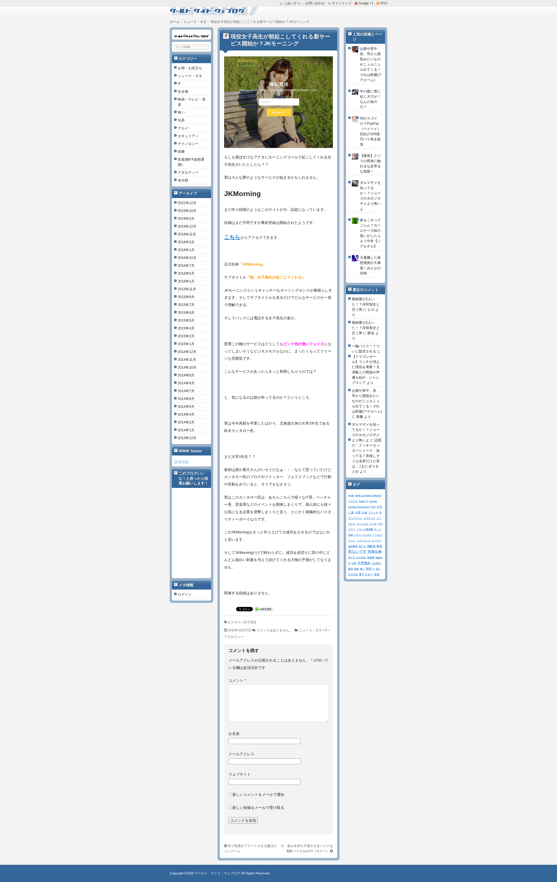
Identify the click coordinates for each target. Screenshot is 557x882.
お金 (364, 512)
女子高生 (250, 622)
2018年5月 (186, 242)
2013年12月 (187, 438)
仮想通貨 (353, 546)
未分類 (183, 180)
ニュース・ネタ (310, 630)
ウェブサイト (239, 774)
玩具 (181, 120)
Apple (351, 495)
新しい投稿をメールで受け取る (258, 807)
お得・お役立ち (190, 68)
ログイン (185, 594)
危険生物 (375, 551)
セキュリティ (188, 136)
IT (326, 630)
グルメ (183, 128)
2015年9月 (186, 297)
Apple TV (363, 501)
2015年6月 (186, 312)
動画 (379, 546)
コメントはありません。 (274, 630)
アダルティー (234, 636)
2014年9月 (186, 375)
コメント (237, 680)
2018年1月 (186, 250)
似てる (362, 546)
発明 (368, 568)
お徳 (358, 512)
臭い (378, 569)
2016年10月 (187, 258)
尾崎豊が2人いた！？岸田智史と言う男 (366, 304)
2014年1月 (186, 430)
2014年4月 (186, 414)
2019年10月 (187, 211)
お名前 (234, 733)
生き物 (183, 91)
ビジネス (234, 622)
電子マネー (366, 574)
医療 (181, 151)
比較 (354, 563)
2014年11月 (187, 359)
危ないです (357, 551)
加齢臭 (371, 546)
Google (373, 501)
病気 (356, 569)
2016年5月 (186, 273)
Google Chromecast (358, 507)
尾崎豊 (370, 557)
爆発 (350, 569)
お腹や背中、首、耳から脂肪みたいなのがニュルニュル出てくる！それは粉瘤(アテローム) (371, 64)
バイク (357, 535)
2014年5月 (186, 406)
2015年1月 (186, 344)
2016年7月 (186, 265)
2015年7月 (186, 305)
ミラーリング (363, 540)
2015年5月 (186, 320)
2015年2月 (186, 336)
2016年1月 (186, 281)
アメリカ (373, 512)
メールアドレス (241, 754)
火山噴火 (376, 563)
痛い (362, 569)
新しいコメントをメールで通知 (258, 794)
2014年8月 (186, 383)
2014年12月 (187, 352)
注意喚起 (364, 563)
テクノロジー (188, 144)
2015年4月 (186, 328)
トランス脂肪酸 (364, 529)
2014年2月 (186, 422)
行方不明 (353, 574)
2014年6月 (186, 399)
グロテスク (369, 518)
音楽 (377, 574)
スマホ (373, 523)
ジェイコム (362, 523)
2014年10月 (187, 367)
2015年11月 (187, 289)
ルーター (376, 540)
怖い (181, 112)
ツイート (181, 461)
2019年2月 (186, 218)
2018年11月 (187, 234)
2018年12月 (187, 226)
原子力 (351, 557)
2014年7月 (186, 391)
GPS (373, 507)
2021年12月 (187, 203)
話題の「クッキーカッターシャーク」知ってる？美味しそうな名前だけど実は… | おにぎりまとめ (366, 455)
